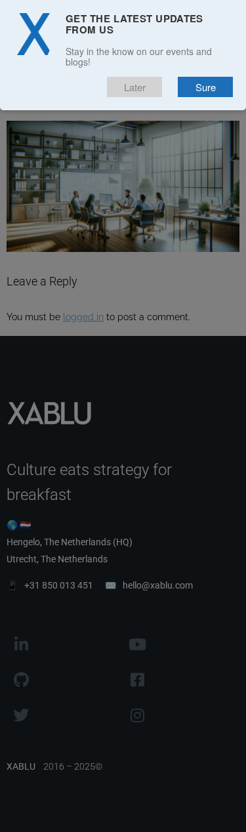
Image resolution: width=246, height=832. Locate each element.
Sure (205, 87)
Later (135, 87)
